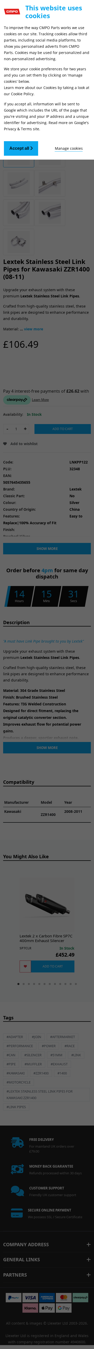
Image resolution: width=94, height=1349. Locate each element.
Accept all (19, 148)
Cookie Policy (22, 93)
